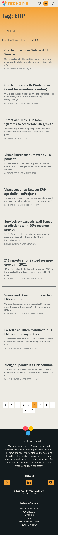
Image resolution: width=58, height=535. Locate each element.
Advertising (29, 511)
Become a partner (29, 508)
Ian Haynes (9, 138)
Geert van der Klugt (13, 103)
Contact (29, 518)
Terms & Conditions (29, 521)
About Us (29, 515)
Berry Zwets (10, 68)
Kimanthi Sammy (11, 244)
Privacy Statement (29, 524)
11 (26, 410)
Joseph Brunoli (11, 348)
